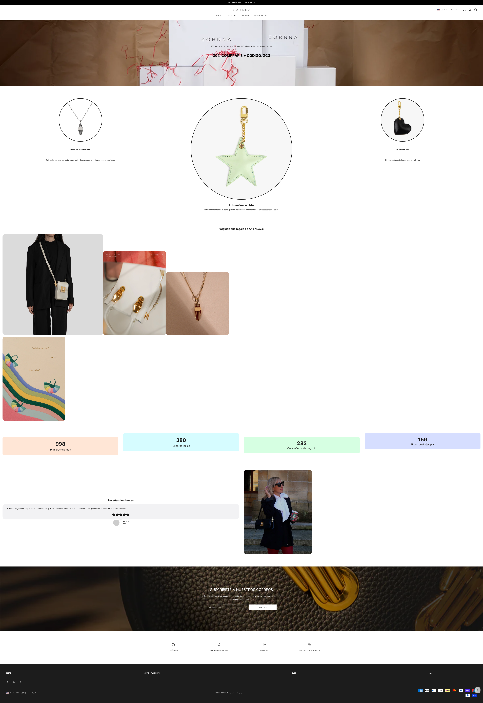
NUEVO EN (245, 16)
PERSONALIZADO (260, 16)
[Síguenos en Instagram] (14, 681)
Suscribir (263, 607)
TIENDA (219, 16)
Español (454, 10)
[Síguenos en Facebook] (7, 681)
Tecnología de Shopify (234, 693)
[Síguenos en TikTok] (20, 681)
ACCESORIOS (231, 16)
